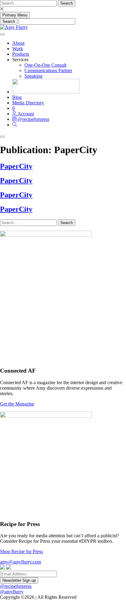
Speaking (33, 76)
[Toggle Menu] (2, 34)
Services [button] (20, 59)
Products (20, 54)
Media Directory (28, 102)
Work (17, 48)
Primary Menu (14, 15)
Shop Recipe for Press (21, 551)
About (18, 43)
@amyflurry (12, 591)
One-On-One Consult (45, 65)
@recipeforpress (15, 586)
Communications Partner (48, 70)
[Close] (2, 137)
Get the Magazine (17, 403)
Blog (17, 97)
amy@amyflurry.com (20, 561)
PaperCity (16, 166)
